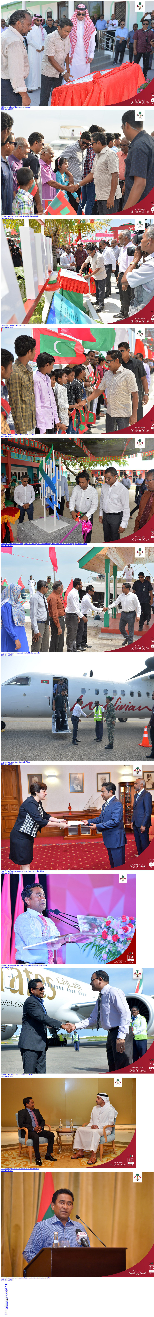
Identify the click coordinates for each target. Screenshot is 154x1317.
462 (6, 1292)
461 (6, 1290)
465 (6, 1298)
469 (6, 1306)
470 (6, 1308)
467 (6, 1302)
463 (6, 1294)
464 (6, 1296)
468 (6, 1304)
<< (6, 1284)
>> (6, 1314)
